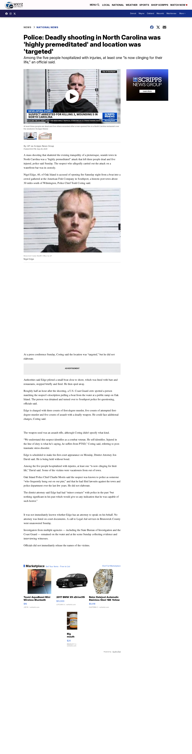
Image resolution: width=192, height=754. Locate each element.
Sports (144, 5)
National (118, 5)
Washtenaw (171, 13)
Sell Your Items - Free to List (58, 567)
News (27, 27)
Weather (131, 5)
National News (47, 27)
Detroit (133, 13)
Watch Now (178, 5)
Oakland (150, 13)
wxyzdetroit (7, 14)
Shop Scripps (159, 5)
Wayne (141, 13)
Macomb (160, 13)
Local (106, 5)
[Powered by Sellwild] (116, 652)
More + (182, 13)
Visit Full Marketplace (111, 566)
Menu (93, 5)
